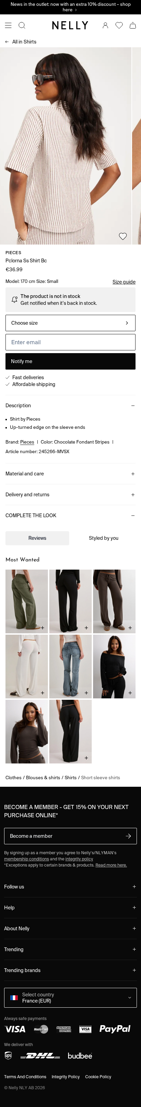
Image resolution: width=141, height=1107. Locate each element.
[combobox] (70, 323)
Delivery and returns (27, 495)
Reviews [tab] (37, 538)
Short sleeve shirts (100, 778)
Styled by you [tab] (103, 538)
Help (9, 908)
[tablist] (70, 538)
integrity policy (79, 858)
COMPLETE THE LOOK (30, 515)
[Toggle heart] (122, 236)
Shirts (24, 42)
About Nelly (16, 928)
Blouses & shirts (43, 778)
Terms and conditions (25, 1076)
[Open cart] (133, 25)
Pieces (13, 252)
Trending (14, 949)
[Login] (105, 25)
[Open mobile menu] (8, 25)
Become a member (31, 836)
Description (18, 405)
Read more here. (111, 865)
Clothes (13, 778)
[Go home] (70, 25)
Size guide (124, 281)
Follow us (14, 887)
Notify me (21, 361)
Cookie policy (98, 1076)
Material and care (24, 474)
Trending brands (22, 970)
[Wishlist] (119, 25)
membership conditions (26, 858)
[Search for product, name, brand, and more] (22, 25)
